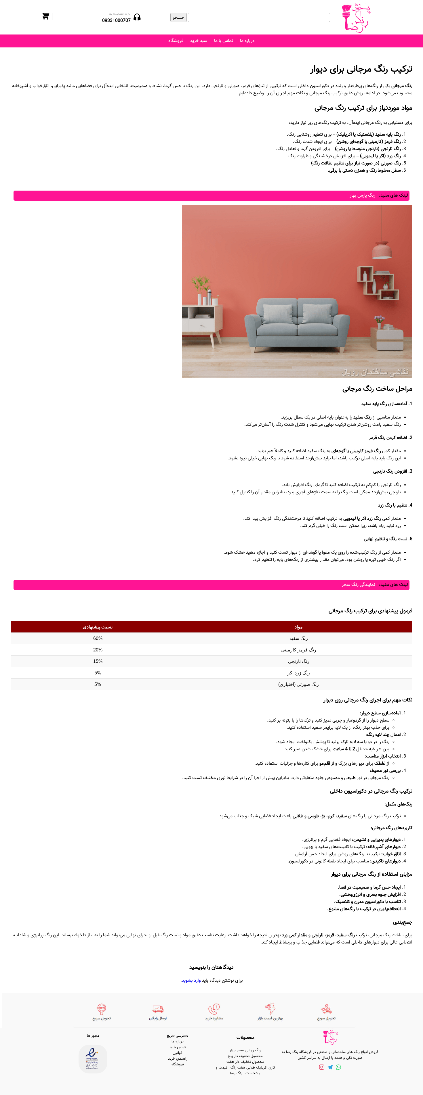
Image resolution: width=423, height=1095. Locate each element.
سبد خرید (198, 41)
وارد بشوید (191, 980)
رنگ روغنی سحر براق (245, 1050)
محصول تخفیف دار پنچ (245, 1056)
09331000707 (116, 20)
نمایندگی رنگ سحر (358, 584)
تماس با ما (223, 41)
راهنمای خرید (177, 1059)
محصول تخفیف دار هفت (245, 1062)
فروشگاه (175, 41)
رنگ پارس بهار (362, 195)
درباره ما (247, 41)
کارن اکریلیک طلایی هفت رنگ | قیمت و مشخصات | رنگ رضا (245, 1070)
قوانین (177, 1053)
